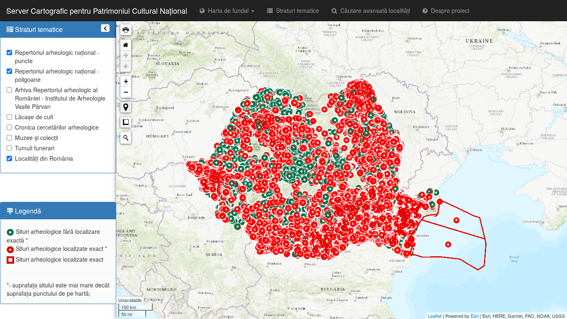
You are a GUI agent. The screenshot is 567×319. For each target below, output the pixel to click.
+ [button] (126, 81)
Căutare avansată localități (373, 10)
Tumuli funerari (34, 148)
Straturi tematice (296, 10)
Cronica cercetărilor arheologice (57, 127)
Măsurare (125, 122)
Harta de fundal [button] (227, 10)
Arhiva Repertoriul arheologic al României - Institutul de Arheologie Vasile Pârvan (60, 98)
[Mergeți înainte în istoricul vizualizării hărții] (125, 55)
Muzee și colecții (36, 137)
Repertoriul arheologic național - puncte (57, 56)
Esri (475, 315)
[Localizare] (125, 107)
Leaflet (435, 315)
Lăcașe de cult (34, 117)
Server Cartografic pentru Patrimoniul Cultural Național (96, 10)
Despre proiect (448, 10)
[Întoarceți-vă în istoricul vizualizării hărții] (125, 66)
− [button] (126, 92)
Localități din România (44, 158)
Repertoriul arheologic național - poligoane (57, 75)
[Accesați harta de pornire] (125, 44)
